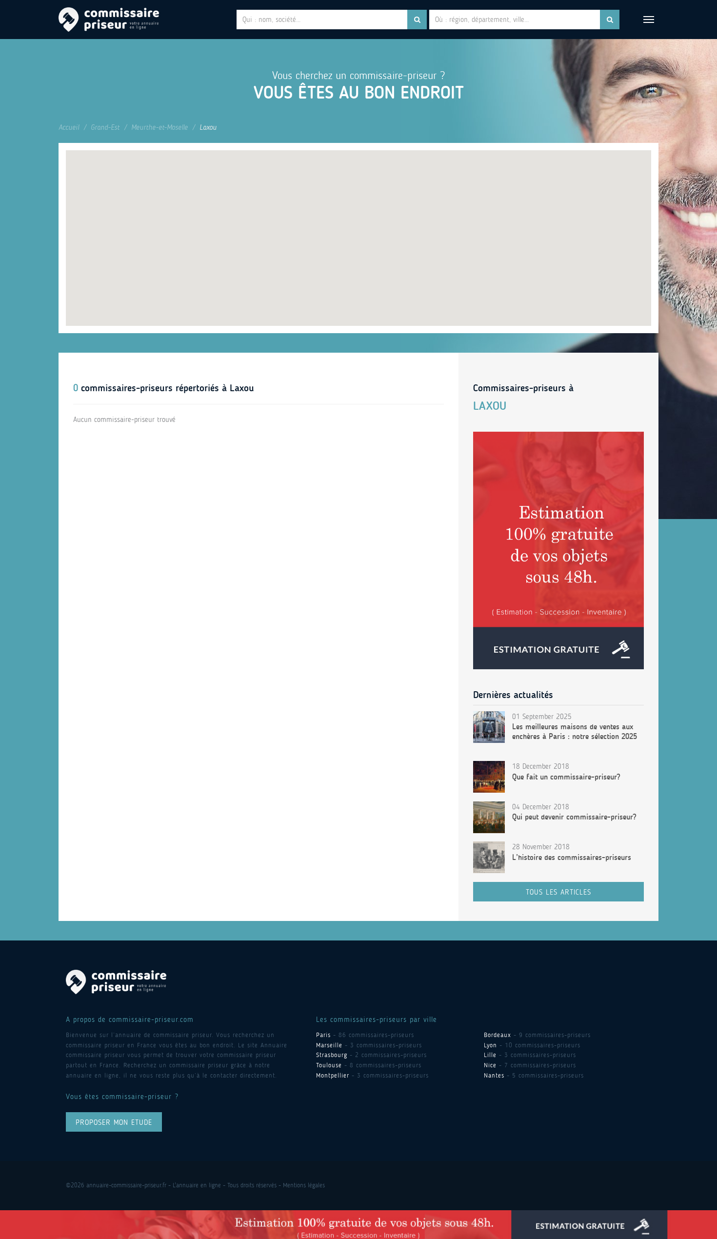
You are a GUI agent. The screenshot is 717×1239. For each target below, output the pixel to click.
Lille (490, 1055)
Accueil (69, 127)
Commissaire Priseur (109, 19)
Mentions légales (304, 1185)
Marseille (329, 1045)
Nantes (494, 1075)
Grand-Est (105, 127)
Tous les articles (558, 892)
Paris (323, 1035)
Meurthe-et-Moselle (159, 127)
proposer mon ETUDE (114, 1122)
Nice (490, 1065)
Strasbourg (331, 1055)
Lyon (490, 1045)
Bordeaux (497, 1035)
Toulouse (329, 1065)
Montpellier (332, 1075)
